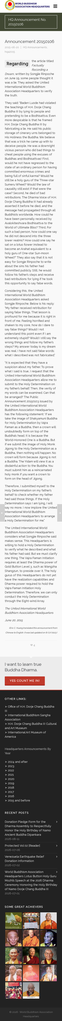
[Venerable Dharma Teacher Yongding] (48, 938)
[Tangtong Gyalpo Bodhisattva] (13, 990)
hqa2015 (10, 51)
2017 (11, 792)
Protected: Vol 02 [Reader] (22, 845)
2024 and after (18, 761)
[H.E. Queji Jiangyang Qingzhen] (48, 973)
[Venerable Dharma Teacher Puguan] (13, 955)
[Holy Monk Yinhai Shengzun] (31, 990)
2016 (11, 796)
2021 (11, 774)
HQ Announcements (35, 47)
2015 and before (19, 800)
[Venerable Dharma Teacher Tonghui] (13, 938)
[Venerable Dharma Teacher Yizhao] (13, 973)
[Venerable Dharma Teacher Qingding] (31, 938)
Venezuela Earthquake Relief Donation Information (24, 859)
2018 (11, 787)
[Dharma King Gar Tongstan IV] (48, 955)
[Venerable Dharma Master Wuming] (48, 920)
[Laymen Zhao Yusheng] (31, 920)
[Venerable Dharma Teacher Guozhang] (31, 973)
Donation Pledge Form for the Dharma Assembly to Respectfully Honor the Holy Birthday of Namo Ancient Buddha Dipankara (28, 828)
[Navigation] (55, 6)
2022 (11, 770)
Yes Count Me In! (25, 680)
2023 (11, 766)
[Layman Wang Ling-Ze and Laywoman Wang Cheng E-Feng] (13, 920)
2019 (11, 783)
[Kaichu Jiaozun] (31, 955)
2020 (11, 779)
